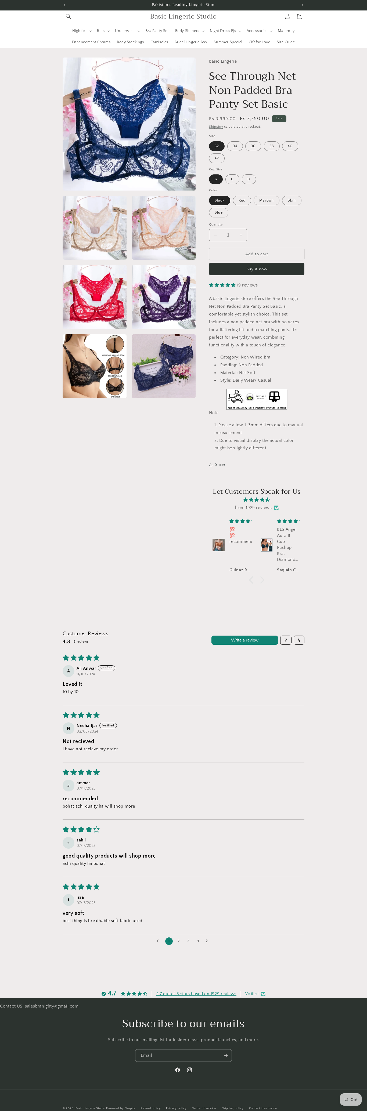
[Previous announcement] (64, 5)
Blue (219, 212)
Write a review (244, 640)
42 (217, 158)
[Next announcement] (302, 5)
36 (253, 146)
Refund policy (151, 1108)
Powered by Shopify (120, 1108)
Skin (292, 200)
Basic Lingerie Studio (90, 1108)
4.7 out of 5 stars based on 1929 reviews (196, 993)
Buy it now (256, 269)
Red (242, 200)
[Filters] (286, 640)
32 (217, 146)
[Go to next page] (208, 941)
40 (290, 146)
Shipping (216, 126)
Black (220, 200)
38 (271, 146)
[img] (256, 500)
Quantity (216, 224)
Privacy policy (176, 1108)
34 (235, 146)
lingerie (232, 298)
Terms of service (204, 1108)
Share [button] (220, 465)
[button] (68, 16)
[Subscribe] (226, 1055)
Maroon (266, 200)
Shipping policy (233, 1108)
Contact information (263, 1108)
